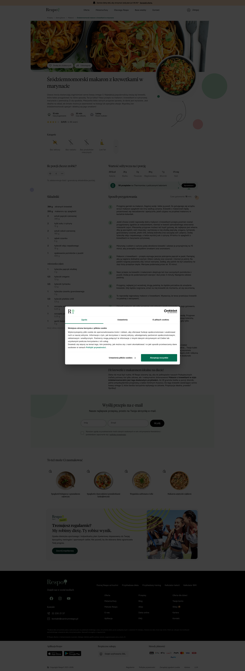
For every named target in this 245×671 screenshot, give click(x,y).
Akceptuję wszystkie (159, 358)
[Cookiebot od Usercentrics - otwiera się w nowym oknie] (166, 311)
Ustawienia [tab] (122, 320)
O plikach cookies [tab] (160, 320)
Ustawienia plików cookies (120, 358)
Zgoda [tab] (84, 320)
